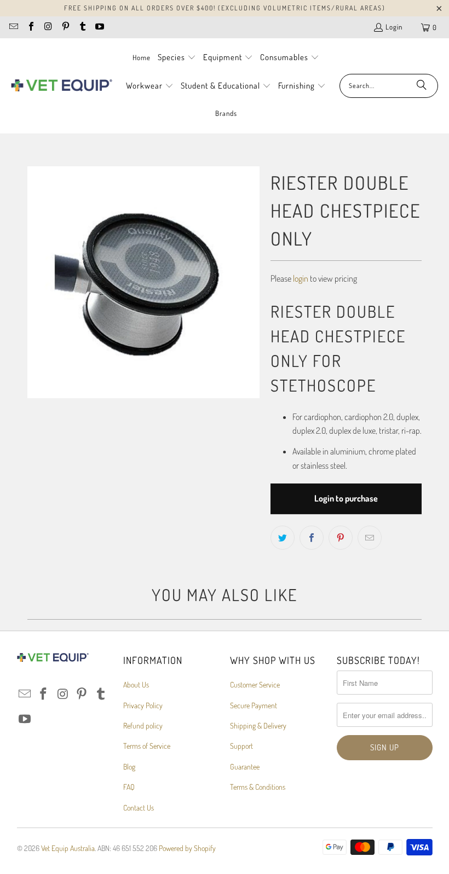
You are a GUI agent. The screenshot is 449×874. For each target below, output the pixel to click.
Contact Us (138, 807)
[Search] (421, 86)
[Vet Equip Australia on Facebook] (30, 27)
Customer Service (255, 684)
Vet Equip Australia (68, 848)
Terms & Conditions (257, 786)
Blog (129, 766)
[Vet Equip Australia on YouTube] (99, 27)
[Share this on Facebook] (312, 538)
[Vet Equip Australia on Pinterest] (65, 27)
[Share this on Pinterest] (341, 538)
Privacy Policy (143, 705)
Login (393, 26)
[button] (177, 58)
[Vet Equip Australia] (61, 85)
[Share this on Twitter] (282, 538)
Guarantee (245, 766)
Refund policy (143, 725)
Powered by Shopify (187, 848)
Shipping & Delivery (258, 725)
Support (241, 745)
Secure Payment (253, 705)
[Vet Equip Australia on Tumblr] (82, 27)
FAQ (129, 786)
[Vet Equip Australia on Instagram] (48, 27)
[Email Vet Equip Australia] (13, 27)
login (300, 278)
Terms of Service (146, 745)
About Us (136, 684)
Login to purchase (346, 498)
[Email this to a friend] (370, 538)
